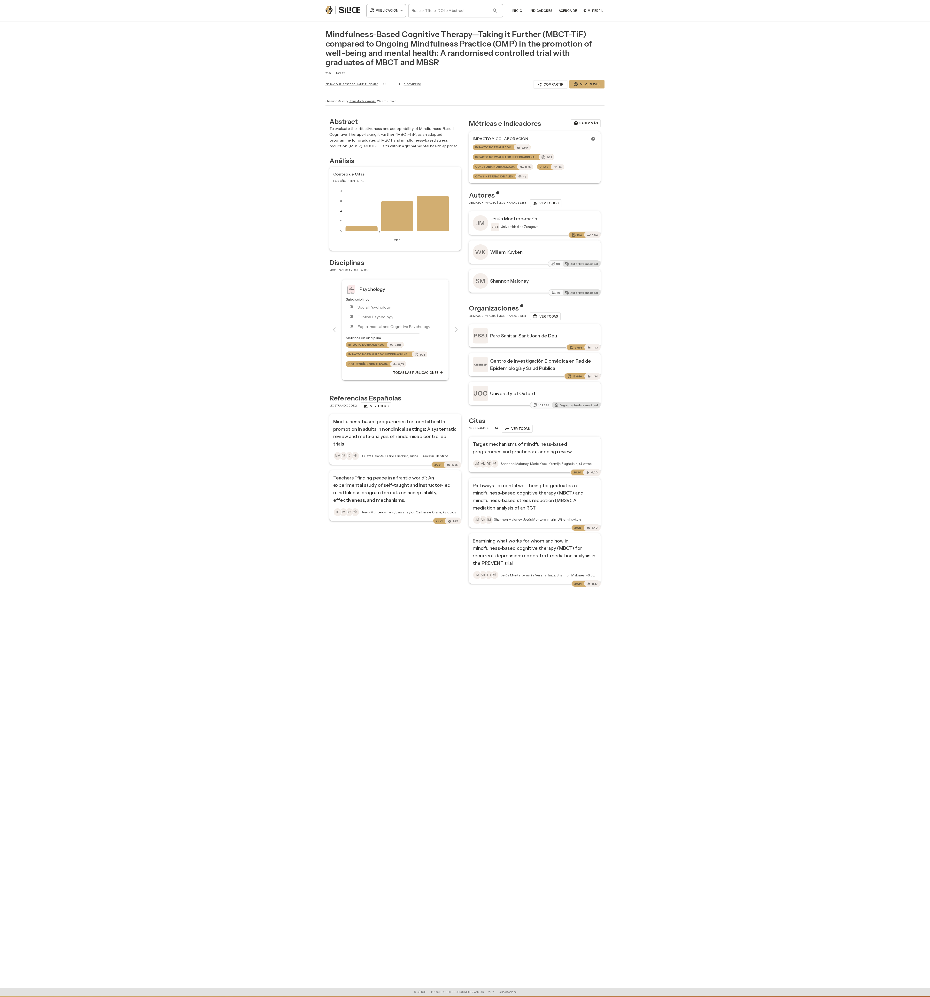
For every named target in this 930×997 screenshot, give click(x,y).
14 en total (356, 181)
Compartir (550, 85)
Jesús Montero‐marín (362, 101)
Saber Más (586, 123)
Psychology (372, 289)
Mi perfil (593, 10)
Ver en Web (587, 84)
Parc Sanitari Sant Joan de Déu (523, 336)
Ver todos (546, 203)
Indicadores (541, 11)
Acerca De (568, 11)
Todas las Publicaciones (418, 372)
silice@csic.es (507, 992)
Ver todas (545, 316)
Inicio (517, 11)
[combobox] (386, 11)
